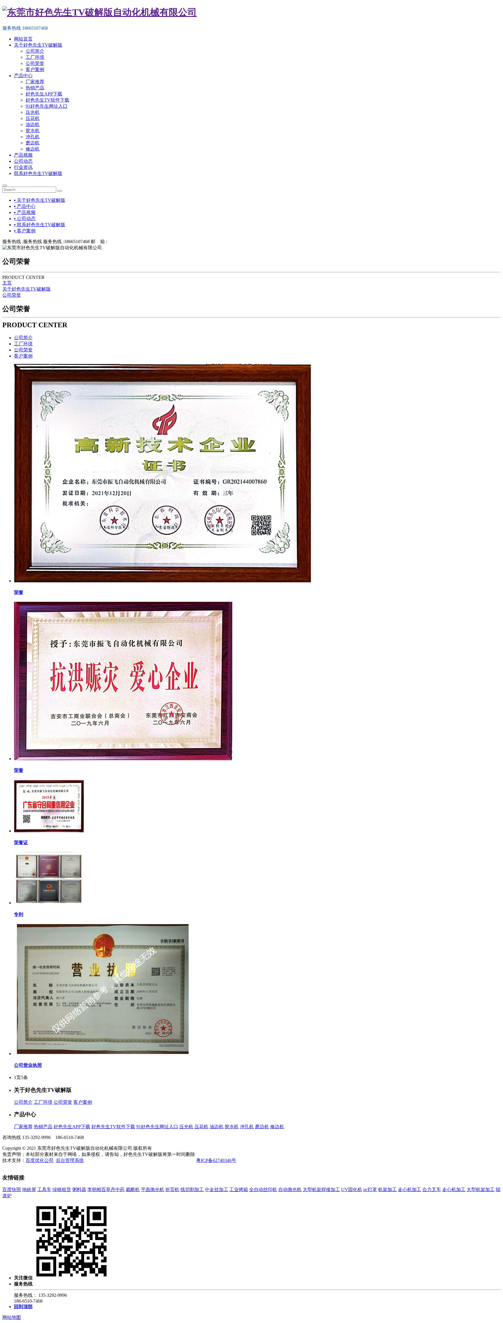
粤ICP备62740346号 (216, 1160)
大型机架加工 (481, 1189)
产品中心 (23, 75)
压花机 (33, 118)
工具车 (44, 1189)
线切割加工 (192, 1189)
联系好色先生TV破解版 (38, 173)
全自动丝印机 (263, 1189)
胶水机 (33, 130)
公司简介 (35, 51)
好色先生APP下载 (44, 93)
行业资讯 (23, 167)
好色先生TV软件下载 (47, 100)
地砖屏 (29, 1189)
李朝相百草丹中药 (106, 1189)
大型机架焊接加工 (321, 1189)
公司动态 (23, 161)
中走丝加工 (216, 1189)
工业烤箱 (238, 1189)
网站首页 (23, 38)
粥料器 (79, 1189)
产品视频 (23, 155)
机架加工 (387, 1189)
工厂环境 (35, 57)
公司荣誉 (35, 63)
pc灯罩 (370, 1189)
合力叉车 (431, 1189)
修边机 (33, 148)
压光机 (33, 112)
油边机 (33, 124)
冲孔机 (33, 136)
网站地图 (11, 1317)
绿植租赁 (61, 1189)
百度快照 (11, 1189)
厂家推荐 (35, 81)
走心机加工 (409, 1189)
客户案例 (35, 69)
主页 (7, 282)
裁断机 (133, 1189)
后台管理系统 (70, 1160)
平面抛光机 (152, 1189)
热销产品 (35, 87)
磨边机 (33, 142)
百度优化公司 (40, 1160)
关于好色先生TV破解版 (38, 45)
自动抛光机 (290, 1189)
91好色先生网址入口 (47, 106)
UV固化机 (351, 1189)
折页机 (172, 1189)
